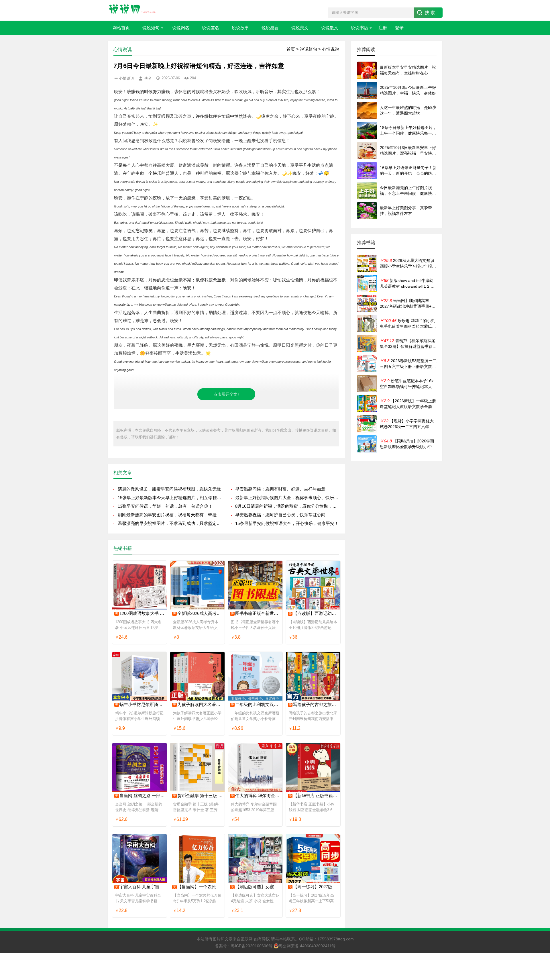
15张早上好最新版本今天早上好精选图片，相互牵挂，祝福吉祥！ (170, 497)
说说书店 (359, 27)
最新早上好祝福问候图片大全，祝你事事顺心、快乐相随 (287, 497)
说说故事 (240, 27)
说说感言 (270, 27)
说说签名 (210, 27)
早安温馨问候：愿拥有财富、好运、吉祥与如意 (280, 489)
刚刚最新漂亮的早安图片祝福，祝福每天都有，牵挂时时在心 (170, 514)
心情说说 (330, 49)
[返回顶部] (538, 852)
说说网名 (180, 27)
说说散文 (329, 27)
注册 (382, 27)
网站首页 (121, 27)
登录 (399, 27)
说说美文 (300, 27)
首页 (290, 49)
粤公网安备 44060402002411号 (307, 946)
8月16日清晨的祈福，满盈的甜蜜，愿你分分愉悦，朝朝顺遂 (287, 506)
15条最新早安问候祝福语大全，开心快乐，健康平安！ (287, 523)
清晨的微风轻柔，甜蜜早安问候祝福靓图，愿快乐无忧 (169, 489)
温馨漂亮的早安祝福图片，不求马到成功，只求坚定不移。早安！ (170, 523)
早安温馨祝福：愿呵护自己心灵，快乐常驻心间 (280, 514)
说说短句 (151, 27)
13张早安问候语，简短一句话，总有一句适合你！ (165, 506)
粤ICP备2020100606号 (251, 946)
